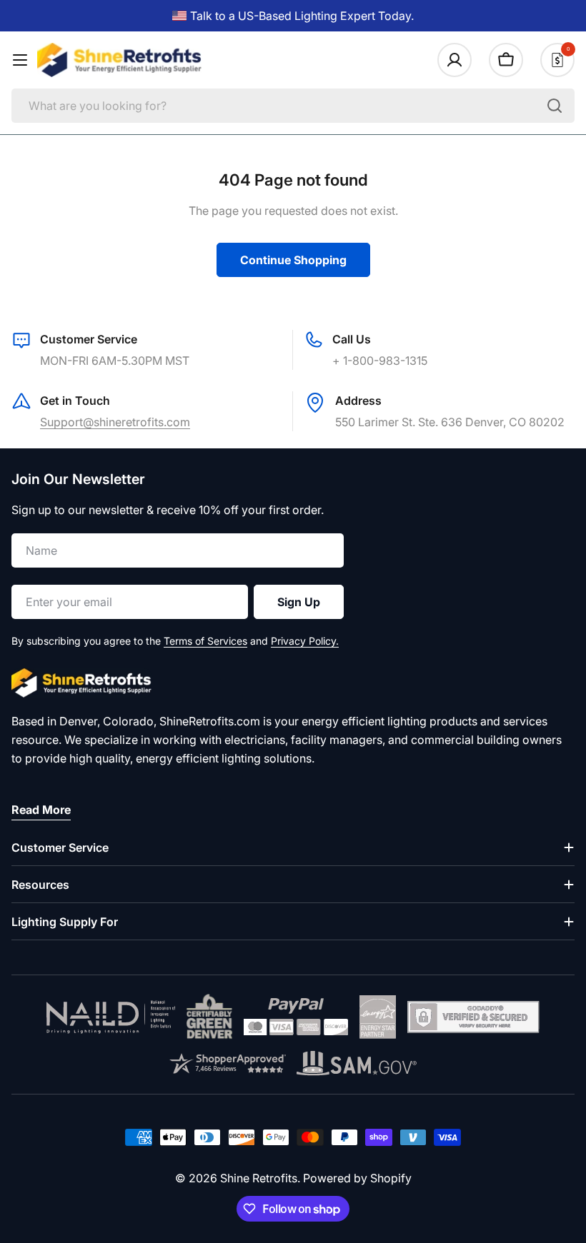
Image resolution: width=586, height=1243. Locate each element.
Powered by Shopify (357, 1178)
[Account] (454, 60)
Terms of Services (205, 641)
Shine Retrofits (258, 1178)
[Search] (554, 105)
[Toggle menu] (20, 60)
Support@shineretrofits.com (115, 422)
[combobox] (293, 106)
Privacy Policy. (305, 641)
